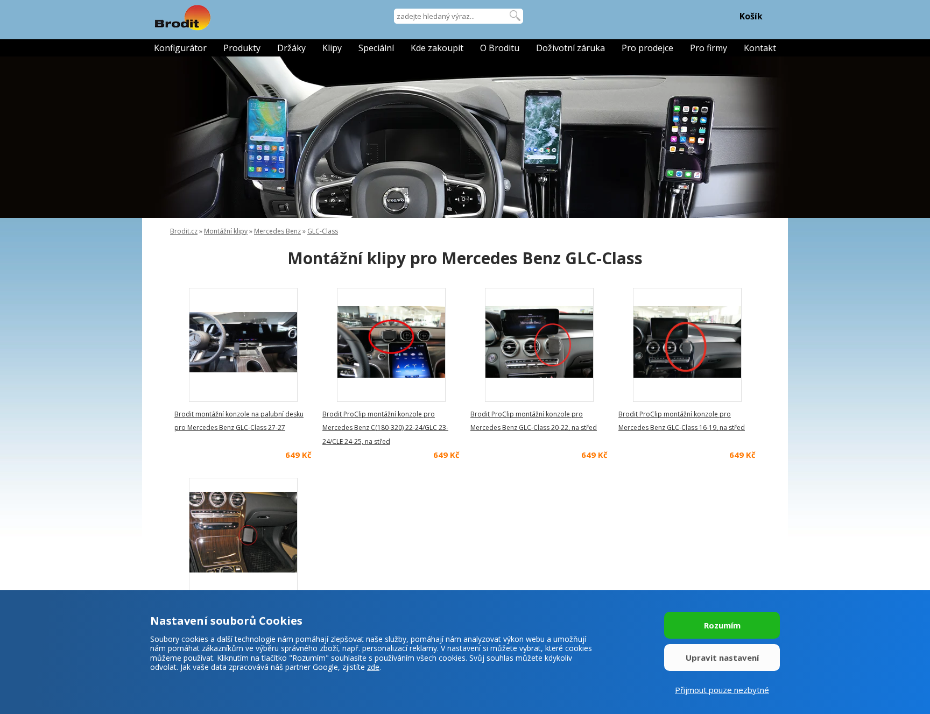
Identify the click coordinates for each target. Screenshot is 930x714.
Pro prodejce (647, 48)
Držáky (291, 48)
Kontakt (760, 48)
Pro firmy (708, 48)
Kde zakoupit (437, 48)
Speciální (376, 48)
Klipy (332, 48)
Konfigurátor (180, 48)
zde (373, 667)
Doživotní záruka (570, 48)
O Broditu (499, 48)
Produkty (241, 48)
